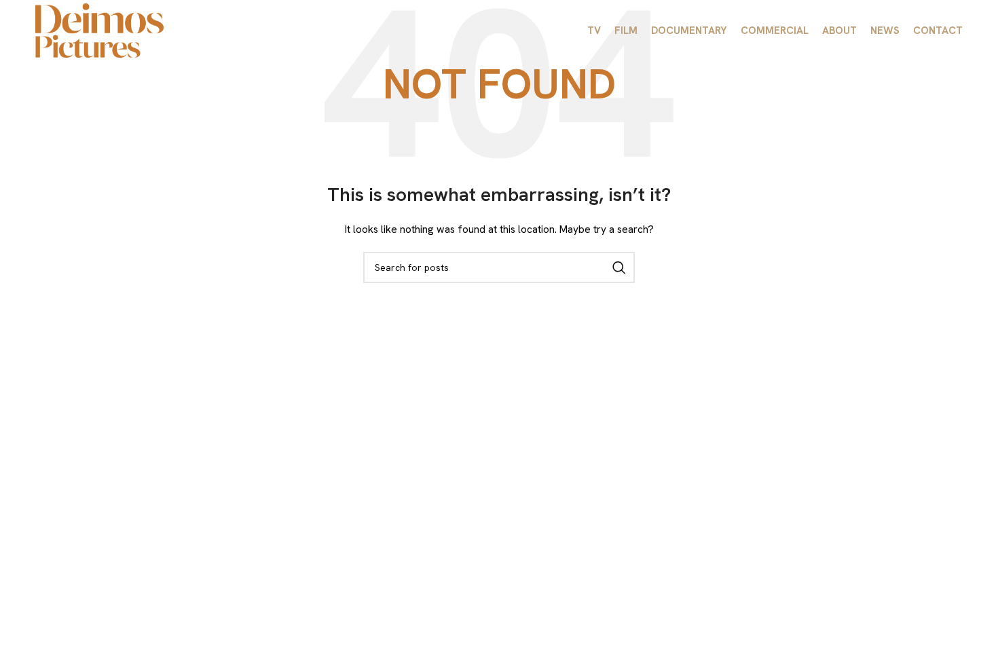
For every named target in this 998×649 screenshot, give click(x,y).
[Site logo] (99, 29)
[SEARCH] (619, 267)
